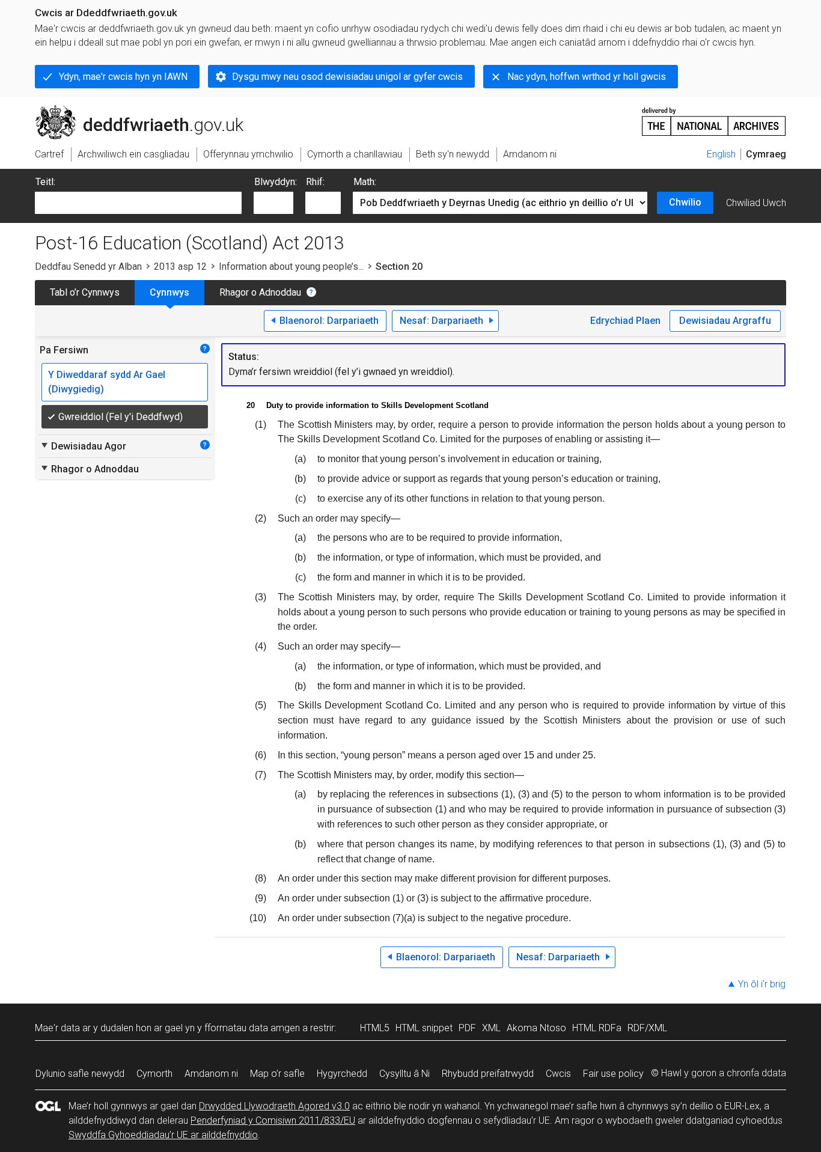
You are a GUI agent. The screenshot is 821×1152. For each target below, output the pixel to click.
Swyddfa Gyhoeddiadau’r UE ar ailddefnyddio (163, 1135)
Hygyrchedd (342, 1073)
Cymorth (154, 1073)
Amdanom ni (211, 1073)
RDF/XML (647, 1028)
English (721, 154)
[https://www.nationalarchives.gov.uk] (714, 117)
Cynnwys (169, 292)
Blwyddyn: (275, 181)
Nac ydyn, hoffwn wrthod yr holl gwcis (586, 76)
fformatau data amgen (252, 1028)
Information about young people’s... (291, 266)
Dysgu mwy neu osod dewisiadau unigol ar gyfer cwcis (347, 76)
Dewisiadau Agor (83, 446)
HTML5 (374, 1028)
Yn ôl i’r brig (762, 984)
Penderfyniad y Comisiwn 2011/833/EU (273, 1120)
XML (491, 1028)
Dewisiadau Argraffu (725, 320)
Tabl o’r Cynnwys (85, 292)
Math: (364, 181)
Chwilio (685, 202)
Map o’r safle (277, 1073)
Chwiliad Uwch (756, 203)
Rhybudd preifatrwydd (488, 1073)
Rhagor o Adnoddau (260, 292)
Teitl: (45, 181)
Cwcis (558, 1073)
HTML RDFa (596, 1028)
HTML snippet (424, 1028)
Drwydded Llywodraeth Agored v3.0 (274, 1106)
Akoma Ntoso (536, 1028)
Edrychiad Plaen (625, 320)
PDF (467, 1028)
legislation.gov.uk (134, 110)
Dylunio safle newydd (79, 1073)
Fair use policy (613, 1073)
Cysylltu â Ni (404, 1073)
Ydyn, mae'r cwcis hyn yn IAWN (123, 76)
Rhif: (315, 181)
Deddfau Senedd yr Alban (88, 266)
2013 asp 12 (180, 266)
